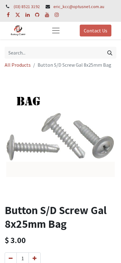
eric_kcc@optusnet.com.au (78, 6)
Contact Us (95, 30)
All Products (18, 65)
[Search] (109, 53)
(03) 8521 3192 (27, 6)
